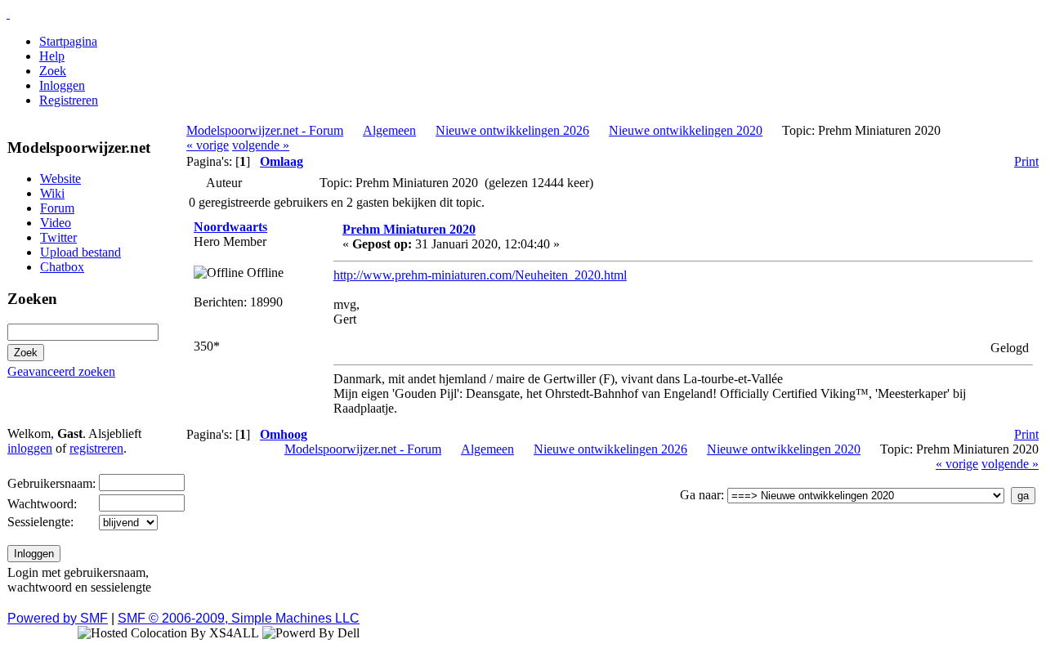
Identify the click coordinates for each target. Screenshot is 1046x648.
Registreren (68, 100)
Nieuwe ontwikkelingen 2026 (512, 130)
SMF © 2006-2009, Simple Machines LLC (239, 618)
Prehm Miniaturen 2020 (409, 229)
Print (1026, 161)
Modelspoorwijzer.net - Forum (264, 130)
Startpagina (68, 41)
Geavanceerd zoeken (61, 371)
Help (52, 56)
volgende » (260, 145)
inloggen (29, 448)
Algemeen (389, 130)
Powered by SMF (57, 618)
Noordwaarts (230, 227)
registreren (96, 448)
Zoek (52, 71)
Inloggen (62, 85)
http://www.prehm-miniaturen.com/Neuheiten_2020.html (480, 275)
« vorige (207, 145)
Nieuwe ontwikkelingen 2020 (685, 130)
